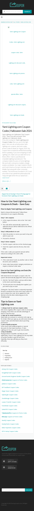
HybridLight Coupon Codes (9, 395)
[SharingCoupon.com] (17, 5)
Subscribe (29, 490)
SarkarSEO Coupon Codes (9, 409)
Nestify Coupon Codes (8, 420)
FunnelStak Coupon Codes (9, 406)
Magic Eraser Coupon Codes (10, 391)
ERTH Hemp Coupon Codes (10, 431)
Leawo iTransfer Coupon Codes (11, 402)
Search (27, 11)
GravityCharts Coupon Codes (10, 424)
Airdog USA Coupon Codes (9, 369)
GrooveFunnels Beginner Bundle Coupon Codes (16, 376)
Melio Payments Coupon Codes (11, 428)
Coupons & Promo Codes (14, 380)
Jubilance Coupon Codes (9, 384)
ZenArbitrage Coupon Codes (10, 398)
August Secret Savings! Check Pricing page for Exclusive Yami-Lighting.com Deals (16, 195)
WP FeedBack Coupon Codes (10, 387)
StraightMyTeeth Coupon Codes (11, 373)
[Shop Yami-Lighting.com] (17, 73)
